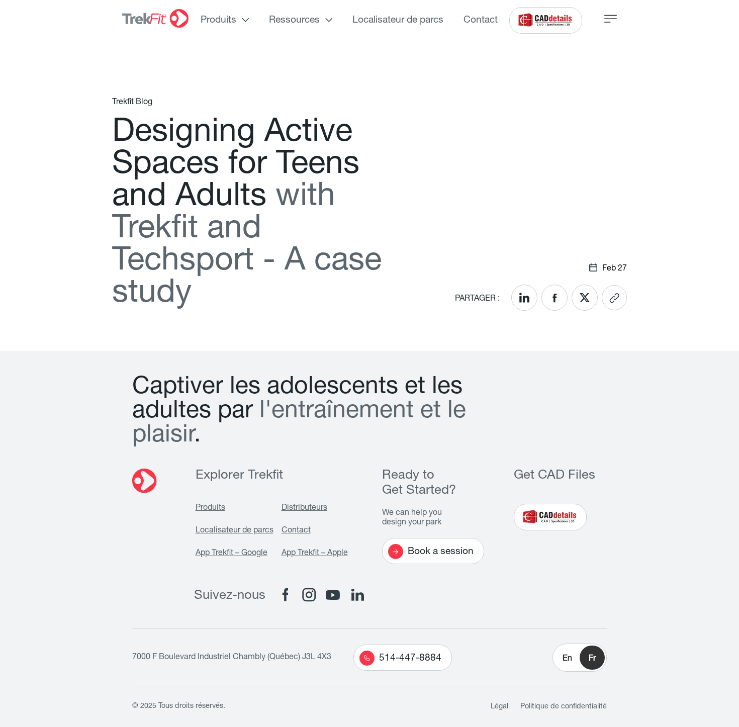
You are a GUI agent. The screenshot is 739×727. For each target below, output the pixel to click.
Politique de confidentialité (563, 706)
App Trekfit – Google (231, 554)
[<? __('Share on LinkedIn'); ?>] (524, 298)
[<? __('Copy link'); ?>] (614, 297)
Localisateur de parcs (397, 20)
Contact (481, 20)
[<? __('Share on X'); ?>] (585, 298)
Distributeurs (304, 508)
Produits (218, 20)
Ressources (294, 20)
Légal (499, 706)
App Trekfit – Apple (315, 554)
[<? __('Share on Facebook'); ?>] (554, 298)
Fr (592, 659)
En (567, 659)
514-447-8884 (410, 658)
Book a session (441, 552)
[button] (579, 658)
